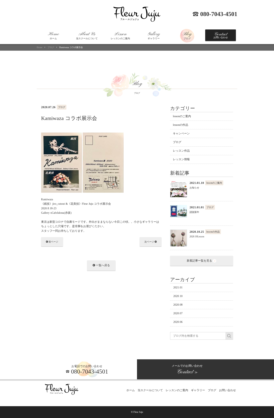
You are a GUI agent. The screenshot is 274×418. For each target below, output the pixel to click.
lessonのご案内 (182, 116)
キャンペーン (181, 133)
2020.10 (178, 296)
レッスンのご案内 (120, 35)
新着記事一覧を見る (200, 260)
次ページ (149, 241)
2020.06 (178, 321)
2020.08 (178, 304)
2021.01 (178, 287)
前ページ (53, 241)
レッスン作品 (181, 150)
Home (39, 47)
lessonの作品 (180, 124)
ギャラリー (154, 35)
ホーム (53, 35)
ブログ (187, 35)
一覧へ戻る (102, 265)
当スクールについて (87, 35)
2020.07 (178, 313)
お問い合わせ (220, 35)
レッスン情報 (181, 159)
